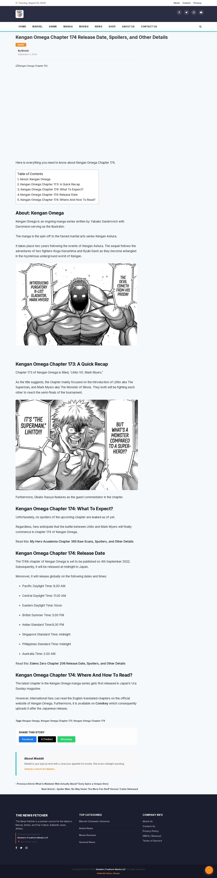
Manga (68, 26)
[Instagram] (194, 12)
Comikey (101, 703)
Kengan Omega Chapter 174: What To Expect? (52, 189)
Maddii (25, 50)
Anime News (86, 828)
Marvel (37, 26)
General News (87, 842)
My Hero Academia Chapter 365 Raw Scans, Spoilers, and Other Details (81, 541)
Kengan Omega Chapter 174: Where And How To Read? (57, 199)
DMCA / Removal (152, 836)
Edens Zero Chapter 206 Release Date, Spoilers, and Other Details (77, 663)
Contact (186, 3)
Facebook (27, 739)
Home (22, 26)
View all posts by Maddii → (40, 769)
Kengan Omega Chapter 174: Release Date (49, 194)
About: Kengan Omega (35, 179)
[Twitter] (186, 12)
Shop (112, 26)
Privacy (197, 3)
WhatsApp (66, 739)
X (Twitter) (47, 739)
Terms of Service (152, 840)
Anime (53, 26)
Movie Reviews (87, 835)
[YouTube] (201, 12)
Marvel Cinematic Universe (94, 821)
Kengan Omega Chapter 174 (89, 720)
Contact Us (149, 26)
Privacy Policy (151, 831)
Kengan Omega (31, 720)
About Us (128, 26)
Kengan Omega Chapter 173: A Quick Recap (50, 184)
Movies (83, 26)
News (98, 26)
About (177, 3)
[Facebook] (179, 12)
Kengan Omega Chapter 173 (56, 720)
